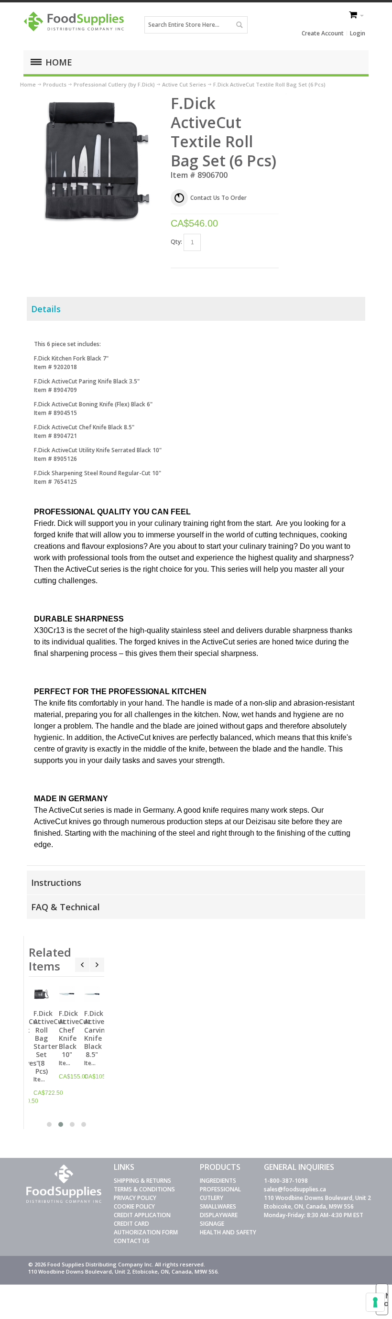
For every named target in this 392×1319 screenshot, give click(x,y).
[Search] (239, 24)
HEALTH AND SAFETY (228, 1232)
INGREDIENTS (218, 1181)
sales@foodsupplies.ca (295, 1189)
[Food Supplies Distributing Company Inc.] (76, 24)
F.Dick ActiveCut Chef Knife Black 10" (75, 1034)
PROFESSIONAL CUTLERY (220, 1193)
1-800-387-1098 (286, 1181)
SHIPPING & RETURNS (142, 1181)
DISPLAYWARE (219, 1215)
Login (357, 33)
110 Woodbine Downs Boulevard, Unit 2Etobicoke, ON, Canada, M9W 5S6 (317, 1202)
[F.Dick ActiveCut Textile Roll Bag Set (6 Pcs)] (95, 98)
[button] (49, 1124)
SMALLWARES (218, 1206)
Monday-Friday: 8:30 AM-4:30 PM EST (313, 1215)
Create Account (323, 33)
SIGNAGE (212, 1224)
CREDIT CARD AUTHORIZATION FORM (146, 1228)
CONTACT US (132, 1241)
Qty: (176, 242)
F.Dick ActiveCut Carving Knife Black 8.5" (100, 1034)
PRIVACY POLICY (135, 1198)
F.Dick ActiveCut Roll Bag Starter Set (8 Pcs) (49, 1042)
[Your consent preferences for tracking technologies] (375, 1302)
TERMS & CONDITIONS (144, 1189)
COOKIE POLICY (134, 1206)
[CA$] (354, 15)
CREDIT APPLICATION (142, 1215)
